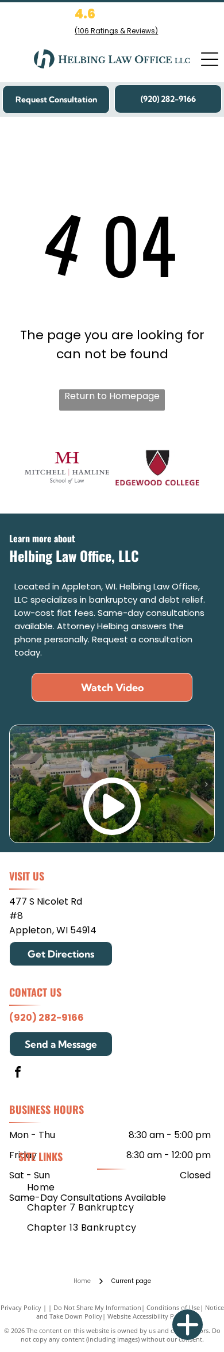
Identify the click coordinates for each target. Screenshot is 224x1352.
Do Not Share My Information (97, 1307)
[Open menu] (209, 59)
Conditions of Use (173, 1307)
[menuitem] (41, 1187)
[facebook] (17, 1073)
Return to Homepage (112, 396)
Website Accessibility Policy (147, 1316)
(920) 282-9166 (46, 1017)
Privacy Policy (21, 1307)
